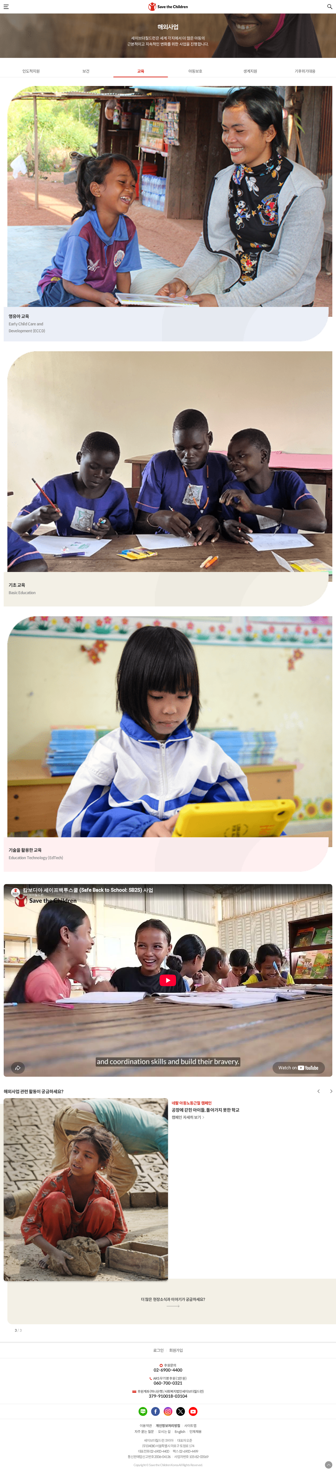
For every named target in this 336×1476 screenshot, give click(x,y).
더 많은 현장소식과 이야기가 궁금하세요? (173, 1299)
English (180, 1431)
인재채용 (195, 1431)
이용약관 (146, 1426)
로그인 (158, 1350)
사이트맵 (190, 1426)
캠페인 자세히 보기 (186, 1117)
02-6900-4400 (168, 1370)
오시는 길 (164, 1431)
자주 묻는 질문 (144, 1431)
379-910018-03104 (168, 1396)
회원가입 (176, 1350)
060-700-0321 (168, 1383)
